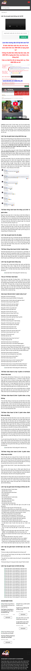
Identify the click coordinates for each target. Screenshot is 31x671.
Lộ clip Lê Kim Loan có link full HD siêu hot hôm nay (22, 622)
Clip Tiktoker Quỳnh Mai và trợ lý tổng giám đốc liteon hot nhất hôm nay (7, 611)
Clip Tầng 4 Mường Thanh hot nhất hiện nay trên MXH (8, 636)
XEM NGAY (7, 617)
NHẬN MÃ (23, 37)
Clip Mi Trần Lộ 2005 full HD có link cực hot (22, 608)
